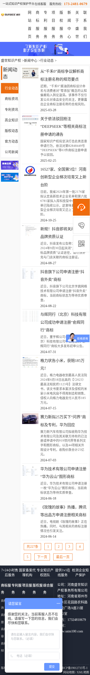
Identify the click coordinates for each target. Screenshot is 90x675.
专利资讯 (11, 109)
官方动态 (11, 141)
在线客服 (40, 4)
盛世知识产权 (11, 60)
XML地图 (83, 672)
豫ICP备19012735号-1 (74, 668)
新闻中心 (30, 60)
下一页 (42, 557)
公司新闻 (11, 152)
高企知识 (11, 120)
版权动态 (11, 131)
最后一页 (63, 557)
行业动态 (47, 60)
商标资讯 (11, 99)
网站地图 (69, 672)
